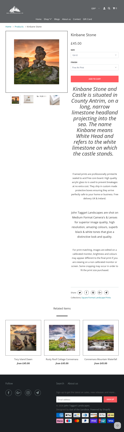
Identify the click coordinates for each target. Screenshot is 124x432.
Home (39, 19)
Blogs (57, 19)
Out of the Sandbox (79, 409)
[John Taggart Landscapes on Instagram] (29, 393)
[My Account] (104, 8)
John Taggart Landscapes (77, 405)
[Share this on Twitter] (79, 292)
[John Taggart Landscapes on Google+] (19, 393)
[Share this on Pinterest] (92, 292)
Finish (74, 62)
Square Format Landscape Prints (96, 297)
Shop (46, 19)
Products (19, 26)
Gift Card (87, 19)
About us (66, 19)
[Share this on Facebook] (86, 292)
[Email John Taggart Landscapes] (38, 393)
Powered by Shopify (100, 409)
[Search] (109, 8)
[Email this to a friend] (106, 292)
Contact (77, 19)
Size (73, 50)
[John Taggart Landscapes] (14, 10)
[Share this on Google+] (99, 292)
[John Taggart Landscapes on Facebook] (9, 393)
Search (60, 383)
